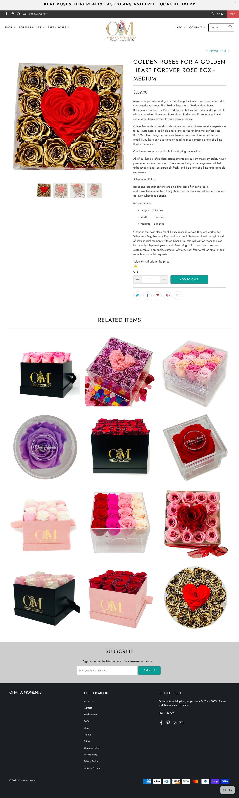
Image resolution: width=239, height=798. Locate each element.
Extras (87, 741)
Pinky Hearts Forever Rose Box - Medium (194, 522)
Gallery (87, 734)
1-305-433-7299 (38, 14)
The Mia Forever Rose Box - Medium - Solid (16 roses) (44, 371)
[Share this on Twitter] (137, 295)
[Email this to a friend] (178, 295)
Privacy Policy (91, 761)
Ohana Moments (26, 780)
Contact (196, 27)
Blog (86, 728)
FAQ (86, 721)
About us (88, 701)
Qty (135, 272)
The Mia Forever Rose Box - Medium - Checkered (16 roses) (44, 598)
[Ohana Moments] (121, 30)
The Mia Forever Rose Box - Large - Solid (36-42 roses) (119, 447)
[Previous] (15, 117)
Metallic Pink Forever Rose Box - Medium (119, 371)
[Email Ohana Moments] (24, 14)
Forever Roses (30, 27)
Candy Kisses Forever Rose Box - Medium (194, 371)
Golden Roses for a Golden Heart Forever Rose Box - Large (194, 598)
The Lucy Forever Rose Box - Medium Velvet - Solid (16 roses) (119, 598)
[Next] (123, 117)
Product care (90, 714)
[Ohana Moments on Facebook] (6, 14)
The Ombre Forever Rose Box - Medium (119, 522)
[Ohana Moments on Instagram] (18, 14)
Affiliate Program (92, 768)
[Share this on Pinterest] (157, 295)
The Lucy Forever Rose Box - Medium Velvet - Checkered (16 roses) (44, 522)
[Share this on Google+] (168, 295)
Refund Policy (91, 754)
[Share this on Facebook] (147, 295)
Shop (9, 27)
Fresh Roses (57, 27)
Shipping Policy (92, 748)
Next (224, 50)
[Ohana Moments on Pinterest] (12, 14)
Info (179, 27)
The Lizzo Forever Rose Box (194, 447)
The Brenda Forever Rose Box (44, 447)
